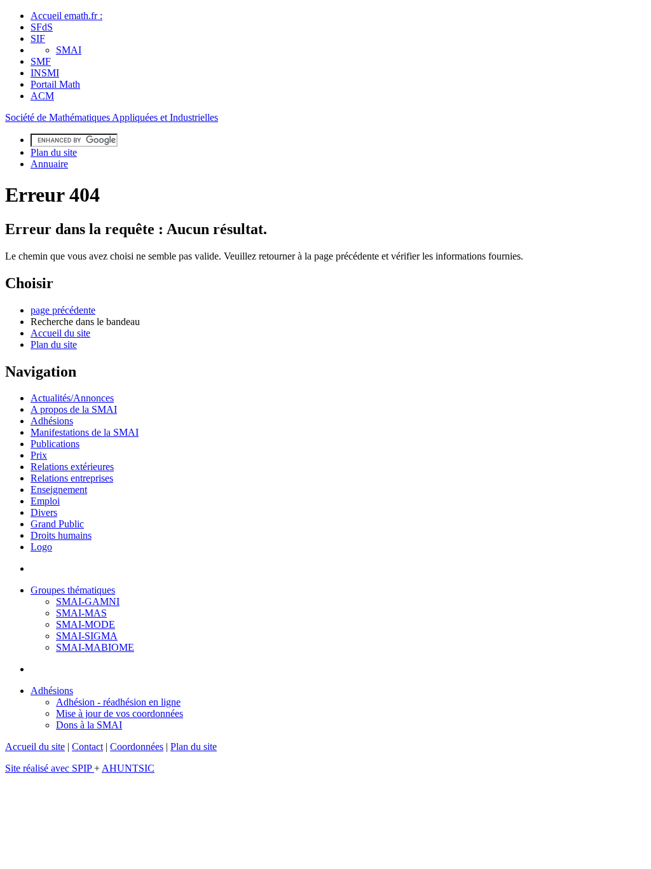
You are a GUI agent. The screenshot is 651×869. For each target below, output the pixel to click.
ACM (42, 95)
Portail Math (55, 84)
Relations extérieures (72, 466)
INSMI (45, 72)
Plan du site (54, 152)
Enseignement (59, 489)
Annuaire (49, 163)
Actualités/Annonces (72, 398)
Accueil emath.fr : (66, 15)
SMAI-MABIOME (95, 647)
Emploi (45, 501)
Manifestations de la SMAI (85, 432)
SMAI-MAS (81, 613)
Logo (41, 546)
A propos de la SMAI (74, 409)
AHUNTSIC (128, 768)
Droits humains (61, 535)
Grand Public (57, 523)
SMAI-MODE (85, 624)
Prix (39, 455)
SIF (38, 38)
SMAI (68, 50)
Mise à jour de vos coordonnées (119, 713)
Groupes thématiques (73, 590)
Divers (44, 512)
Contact (87, 746)
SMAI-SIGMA (87, 635)
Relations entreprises (72, 478)
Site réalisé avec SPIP (49, 768)
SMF (41, 61)
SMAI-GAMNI (88, 601)
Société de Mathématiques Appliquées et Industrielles (111, 117)
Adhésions (52, 420)
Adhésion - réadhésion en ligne (118, 702)
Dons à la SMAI (89, 725)
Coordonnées (136, 746)
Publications (55, 443)
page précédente (63, 310)
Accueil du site (60, 333)
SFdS (42, 27)
